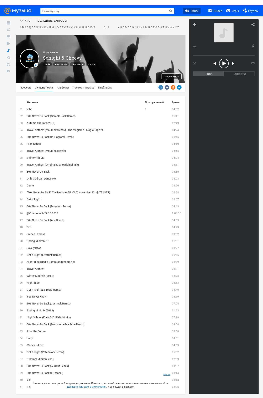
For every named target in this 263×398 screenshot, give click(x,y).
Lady (30, 338)
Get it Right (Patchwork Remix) (45, 352)
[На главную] (19, 11)
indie (47, 64)
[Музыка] (8, 50)
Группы (253, 11)
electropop (61, 64)
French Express (36, 234)
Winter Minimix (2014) (40, 275)
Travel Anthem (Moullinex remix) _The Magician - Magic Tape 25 (65, 130)
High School (34, 144)
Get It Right (33, 199)
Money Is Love (35, 345)
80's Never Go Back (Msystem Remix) (49, 206)
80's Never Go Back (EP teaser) (45, 373)
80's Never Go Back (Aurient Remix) (48, 366)
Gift (29, 227)
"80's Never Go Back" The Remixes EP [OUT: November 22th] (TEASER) (68, 192)
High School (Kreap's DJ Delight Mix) (49, 317)
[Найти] (170, 11)
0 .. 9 (106, 27)
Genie (30, 185)
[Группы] (8, 57)
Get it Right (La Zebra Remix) (44, 289)
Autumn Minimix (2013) (41, 123)
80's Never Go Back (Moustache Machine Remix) (56, 324)
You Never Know (37, 296)
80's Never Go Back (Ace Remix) (45, 220)
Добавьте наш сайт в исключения (86, 386)
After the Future (36, 331)
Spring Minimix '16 (38, 241)
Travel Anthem (35, 269)
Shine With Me (35, 157)
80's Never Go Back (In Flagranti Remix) (50, 137)
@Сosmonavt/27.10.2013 (42, 213)
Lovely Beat (34, 248)
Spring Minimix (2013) (40, 310)
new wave (77, 64)
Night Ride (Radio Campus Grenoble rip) (51, 262)
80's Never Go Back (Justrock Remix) (49, 303)
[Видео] (8, 43)
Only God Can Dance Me (41, 178)
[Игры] (8, 71)
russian (92, 64)
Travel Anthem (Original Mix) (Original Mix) (53, 164)
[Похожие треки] (253, 46)
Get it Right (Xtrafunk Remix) (44, 255)
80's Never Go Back (38, 171)
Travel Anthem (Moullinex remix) (46, 151)
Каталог (26, 20)
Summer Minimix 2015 (40, 359)
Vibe (29, 109)
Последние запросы (51, 20)
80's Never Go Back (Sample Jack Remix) (51, 116)
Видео (217, 11)
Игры (235, 11)
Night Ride (33, 282)
